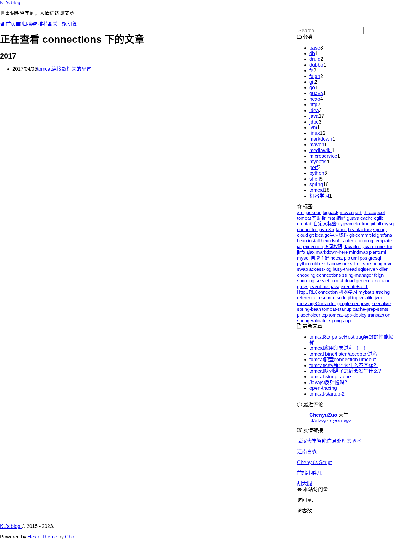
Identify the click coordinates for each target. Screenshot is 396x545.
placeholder (308, 315)
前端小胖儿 (309, 473)
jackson (313, 212)
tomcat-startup (336, 309)
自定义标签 (325, 223)
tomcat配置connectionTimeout (342, 359)
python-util (307, 263)
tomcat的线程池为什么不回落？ (343, 365)
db (312, 53)
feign (314, 76)
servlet (322, 280)
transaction (379, 315)
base (314, 48)
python (316, 173)
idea (314, 110)
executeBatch (354, 286)
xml (300, 212)
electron (361, 223)
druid (315, 59)
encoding (306, 275)
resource (326, 297)
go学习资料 (336, 235)
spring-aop (340, 320)
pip (347, 258)
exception (313, 246)
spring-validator (312, 320)
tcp (324, 315)
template (383, 240)
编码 (341, 218)
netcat (336, 258)
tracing (383, 292)
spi (366, 263)
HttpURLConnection (317, 292)
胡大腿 (304, 483)
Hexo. (33, 536)
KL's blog (10, 2)
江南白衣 (307, 451)
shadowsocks (338, 263)
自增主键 (320, 258)
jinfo (301, 252)
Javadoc (352, 246)
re (321, 263)
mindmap (358, 252)
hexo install (308, 240)
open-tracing (323, 388)
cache (366, 218)
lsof (335, 240)
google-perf (348, 303)
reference (306, 297)
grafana (384, 235)
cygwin (345, 223)
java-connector (377, 246)
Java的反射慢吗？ (329, 382)
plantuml (377, 252)
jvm (313, 127)
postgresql (370, 258)
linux (314, 133)
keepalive (381, 303)
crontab (304, 223)
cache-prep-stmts (371, 309)
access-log (320, 269)
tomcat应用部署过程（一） (338, 348)
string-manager (357, 275)
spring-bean (309, 309)
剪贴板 (319, 218)
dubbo (316, 65)
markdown (320, 139)
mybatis (317, 161)
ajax (310, 252)
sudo (341, 297)
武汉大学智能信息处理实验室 (329, 441)
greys (302, 286)
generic (363, 280)
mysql (303, 258)
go (312, 87)
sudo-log (305, 280)
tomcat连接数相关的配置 (64, 69)
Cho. (69, 536)
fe (311, 70)
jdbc (314, 122)
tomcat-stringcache (330, 376)
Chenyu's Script (314, 462)
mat (331, 218)
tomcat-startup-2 (327, 394)
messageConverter (316, 303)
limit (358, 263)
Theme (49, 536)
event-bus (320, 286)
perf (313, 167)
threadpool (374, 212)
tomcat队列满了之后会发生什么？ (346, 371)
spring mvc (381, 263)
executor (381, 280)
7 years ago (340, 420)
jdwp (365, 303)
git (312, 82)
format (336, 280)
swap (302, 269)
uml (355, 258)
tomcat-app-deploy (348, 315)
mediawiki (320, 150)
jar (299, 246)
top (355, 297)
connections (328, 275)
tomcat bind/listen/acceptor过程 (343, 354)
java (314, 116)
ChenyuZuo (323, 415)
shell (314, 179)
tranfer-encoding (356, 240)
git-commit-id (362, 235)
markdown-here (332, 252)
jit (349, 297)
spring (316, 184)
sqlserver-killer (373, 269)
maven (316, 144)
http (313, 104)
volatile (366, 297)
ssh (358, 212)
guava (316, 93)
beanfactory (360, 229)
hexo (314, 99)
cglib (378, 218)
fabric (341, 229)
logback (330, 212)
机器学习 (319, 196)
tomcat (316, 190)
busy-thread (345, 269)
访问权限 (333, 246)
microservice (323, 156)
